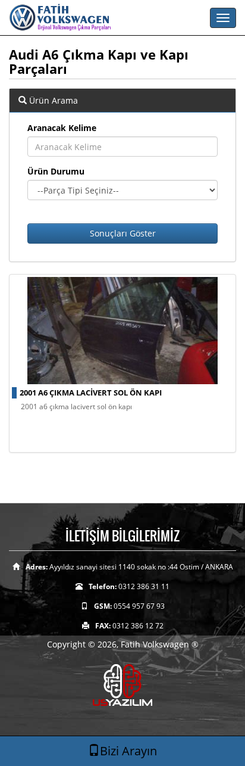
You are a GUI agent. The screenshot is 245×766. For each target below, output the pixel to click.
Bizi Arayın (128, 751)
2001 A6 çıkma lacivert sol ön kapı (91, 392)
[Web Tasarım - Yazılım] (122, 684)
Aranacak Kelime (61, 127)
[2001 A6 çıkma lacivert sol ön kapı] (122, 330)
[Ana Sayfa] (122, 18)
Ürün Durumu (55, 171)
